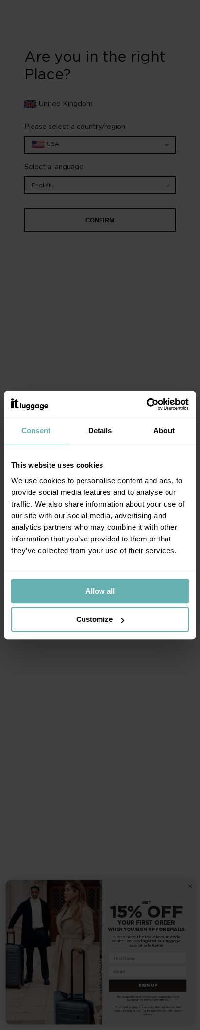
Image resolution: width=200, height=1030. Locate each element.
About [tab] (164, 431)
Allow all (100, 591)
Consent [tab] (35, 431)
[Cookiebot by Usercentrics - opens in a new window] (146, 404)
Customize (94, 619)
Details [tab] (100, 431)
